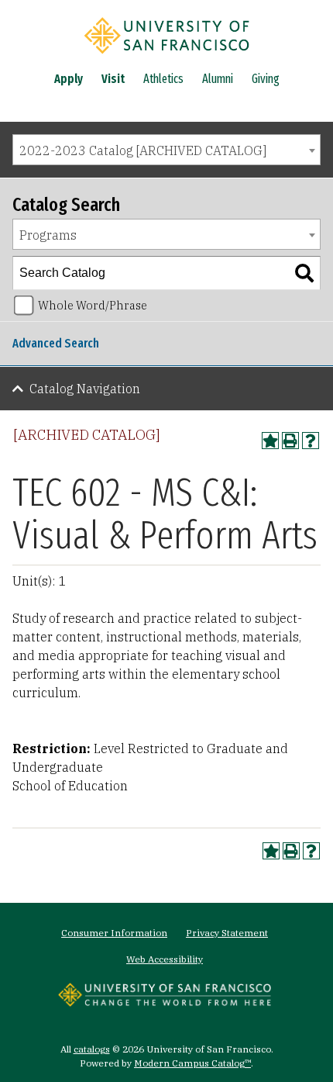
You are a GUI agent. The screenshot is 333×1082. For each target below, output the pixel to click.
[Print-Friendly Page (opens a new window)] (290, 440)
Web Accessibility (164, 959)
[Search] (304, 273)
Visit (113, 78)
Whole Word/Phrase (92, 305)
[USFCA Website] (164, 1002)
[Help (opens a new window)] (310, 440)
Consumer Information (114, 933)
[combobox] (166, 149)
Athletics (163, 78)
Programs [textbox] (48, 235)
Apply (68, 78)
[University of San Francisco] (166, 56)
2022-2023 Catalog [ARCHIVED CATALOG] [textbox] (142, 150)
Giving (266, 78)
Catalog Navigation (84, 388)
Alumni (217, 78)
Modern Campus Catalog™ (192, 1063)
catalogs (92, 1049)
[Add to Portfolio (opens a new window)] (270, 440)
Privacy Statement (227, 933)
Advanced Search (55, 343)
